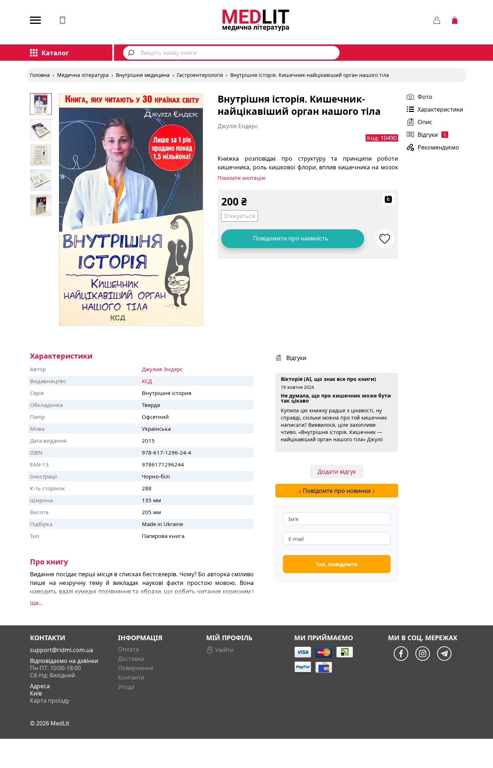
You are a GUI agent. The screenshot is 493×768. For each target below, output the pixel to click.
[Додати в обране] (384, 238)
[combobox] (231, 53)
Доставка (131, 658)
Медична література (83, 74)
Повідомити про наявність (290, 238)
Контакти (131, 677)
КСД (147, 381)
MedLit (60, 723)
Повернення (135, 668)
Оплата (128, 649)
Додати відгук (337, 472)
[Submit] (131, 53)
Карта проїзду (49, 700)
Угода (126, 687)
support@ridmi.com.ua (61, 650)
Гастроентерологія (200, 74)
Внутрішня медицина (143, 74)
